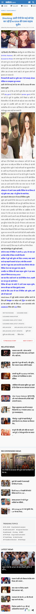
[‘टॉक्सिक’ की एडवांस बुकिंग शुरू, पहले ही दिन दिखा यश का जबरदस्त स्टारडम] (5, 387)
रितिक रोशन (21, 334)
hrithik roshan (8, 313)
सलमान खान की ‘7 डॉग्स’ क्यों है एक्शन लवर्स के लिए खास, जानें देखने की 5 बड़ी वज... (23, 353)
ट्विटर (23, 300)
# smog (15, 532)
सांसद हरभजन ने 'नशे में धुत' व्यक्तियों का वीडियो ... (20, 501)
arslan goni (26, 94)
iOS (15, 307)
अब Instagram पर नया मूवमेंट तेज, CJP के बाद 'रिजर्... (22, 510)
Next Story (27, 341)
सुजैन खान (28, 331)
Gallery (15, 6)
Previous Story (10, 341)
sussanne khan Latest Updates (13, 324)
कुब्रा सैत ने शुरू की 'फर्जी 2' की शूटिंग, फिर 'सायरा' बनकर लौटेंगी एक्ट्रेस (23, 363)
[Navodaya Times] (11, 2)
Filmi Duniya (11, 11)
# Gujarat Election (22, 530)
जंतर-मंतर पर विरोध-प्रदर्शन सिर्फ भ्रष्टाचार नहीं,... (20, 589)
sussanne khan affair (10, 316)
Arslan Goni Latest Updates (12, 331)
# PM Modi (6, 535)
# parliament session (18, 527)
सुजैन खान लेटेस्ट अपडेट (8, 334)
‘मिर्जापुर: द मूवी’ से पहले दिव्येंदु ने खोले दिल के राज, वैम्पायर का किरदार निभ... (23, 421)
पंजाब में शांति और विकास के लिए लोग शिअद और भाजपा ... (23, 580)
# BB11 (21, 532)
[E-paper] (29, 2)
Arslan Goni (7, 327)
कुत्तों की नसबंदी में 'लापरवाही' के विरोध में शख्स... (20, 482)
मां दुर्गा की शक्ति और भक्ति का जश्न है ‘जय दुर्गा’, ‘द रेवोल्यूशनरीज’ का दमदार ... (23, 432)
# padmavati (7, 532)
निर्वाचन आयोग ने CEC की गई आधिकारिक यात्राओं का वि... (21, 607)
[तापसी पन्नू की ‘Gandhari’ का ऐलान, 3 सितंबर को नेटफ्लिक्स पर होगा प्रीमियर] (5, 376)
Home (5, 6)
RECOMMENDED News (11, 451)
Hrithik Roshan (6, 55)
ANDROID (4, 307)
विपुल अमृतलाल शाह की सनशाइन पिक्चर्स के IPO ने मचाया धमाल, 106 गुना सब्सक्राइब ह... (23, 410)
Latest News (7, 549)
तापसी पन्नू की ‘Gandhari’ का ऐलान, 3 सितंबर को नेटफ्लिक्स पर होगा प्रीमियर (23, 376)
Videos (25, 6)
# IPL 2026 (6, 527)
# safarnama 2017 (9, 530)
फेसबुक (9, 300)
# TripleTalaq (7, 537)
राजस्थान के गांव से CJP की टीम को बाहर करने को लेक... (22, 598)
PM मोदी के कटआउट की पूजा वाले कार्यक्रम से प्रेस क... (18, 471)
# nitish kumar (18, 537)
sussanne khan (22, 313)
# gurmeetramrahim (18, 535)
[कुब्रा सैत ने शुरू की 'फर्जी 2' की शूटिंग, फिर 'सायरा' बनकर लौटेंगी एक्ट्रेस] (5, 365)
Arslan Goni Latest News (23, 327)
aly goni (8, 94)
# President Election (10, 539)
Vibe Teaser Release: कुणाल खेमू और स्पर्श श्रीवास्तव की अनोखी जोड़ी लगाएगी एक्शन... (23, 398)
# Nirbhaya (21, 539)
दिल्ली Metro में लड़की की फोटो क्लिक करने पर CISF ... (21, 492)
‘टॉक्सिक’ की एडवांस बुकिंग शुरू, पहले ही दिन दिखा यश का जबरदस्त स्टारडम (23, 386)
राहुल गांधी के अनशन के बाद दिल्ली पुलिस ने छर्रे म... (17, 568)
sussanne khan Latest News (12, 320)
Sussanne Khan (7, 59)
